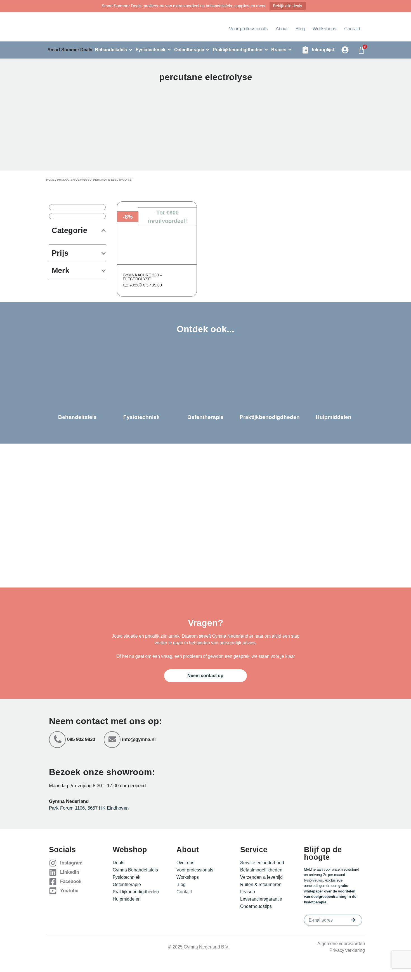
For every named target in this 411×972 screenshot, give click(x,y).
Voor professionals (248, 28)
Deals (118, 862)
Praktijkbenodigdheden (136, 891)
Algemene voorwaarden (341, 943)
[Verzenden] (353, 920)
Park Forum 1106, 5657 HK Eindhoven (89, 808)
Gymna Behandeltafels (135, 870)
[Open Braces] (290, 49)
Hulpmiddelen (127, 899)
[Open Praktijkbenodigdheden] (266, 49)
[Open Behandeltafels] (130, 49)
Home (50, 179)
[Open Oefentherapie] (208, 49)
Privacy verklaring (347, 950)
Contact (352, 28)
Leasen (247, 891)
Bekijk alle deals (287, 5)
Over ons (185, 862)
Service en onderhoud (262, 862)
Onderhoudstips (256, 906)
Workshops (324, 28)
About (282, 28)
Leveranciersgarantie (261, 899)
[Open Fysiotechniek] (169, 49)
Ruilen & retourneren (261, 884)
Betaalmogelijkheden (261, 870)
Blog (300, 28)
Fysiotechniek (126, 877)
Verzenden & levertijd (261, 877)
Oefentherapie (127, 884)
